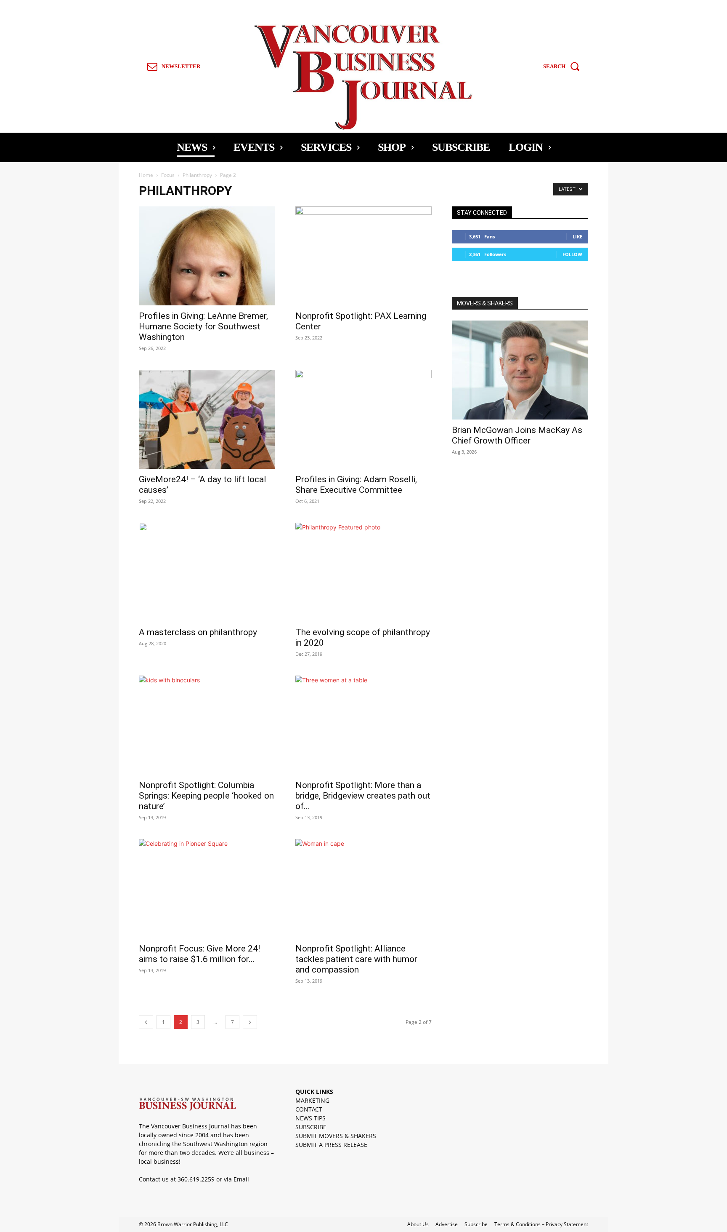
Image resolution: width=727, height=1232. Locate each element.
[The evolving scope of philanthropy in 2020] (363, 572)
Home (146, 175)
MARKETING (312, 1100)
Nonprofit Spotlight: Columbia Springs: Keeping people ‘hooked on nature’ (206, 795)
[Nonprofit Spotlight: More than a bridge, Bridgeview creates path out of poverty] (363, 725)
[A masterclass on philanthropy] (207, 572)
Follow (572, 254)
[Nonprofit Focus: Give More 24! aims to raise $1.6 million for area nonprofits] (207, 888)
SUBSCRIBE (310, 1127)
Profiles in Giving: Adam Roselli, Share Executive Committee (356, 484)
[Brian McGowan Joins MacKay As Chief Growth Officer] (520, 370)
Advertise (446, 1224)
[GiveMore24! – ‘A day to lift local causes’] (207, 419)
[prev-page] (146, 1022)
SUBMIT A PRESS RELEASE (331, 1145)
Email (241, 1179)
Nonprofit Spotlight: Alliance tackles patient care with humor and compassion (356, 959)
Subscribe (476, 1224)
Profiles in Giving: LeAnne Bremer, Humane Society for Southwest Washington (203, 326)
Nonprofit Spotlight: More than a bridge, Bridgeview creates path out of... (362, 795)
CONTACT (308, 1109)
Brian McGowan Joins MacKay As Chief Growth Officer (517, 435)
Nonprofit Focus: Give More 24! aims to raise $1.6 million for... (199, 953)
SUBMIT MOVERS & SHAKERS (335, 1136)
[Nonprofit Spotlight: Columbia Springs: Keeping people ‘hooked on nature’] (207, 725)
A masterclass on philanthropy (198, 632)
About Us (418, 1224)
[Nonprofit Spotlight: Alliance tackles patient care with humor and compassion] (363, 888)
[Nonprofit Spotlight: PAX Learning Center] (363, 255)
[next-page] (250, 1022)
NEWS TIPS (310, 1118)
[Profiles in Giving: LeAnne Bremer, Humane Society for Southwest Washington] (207, 255)
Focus (168, 175)
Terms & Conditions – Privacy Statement (541, 1224)
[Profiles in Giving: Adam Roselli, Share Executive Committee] (363, 419)
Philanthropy (197, 175)
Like (577, 236)
